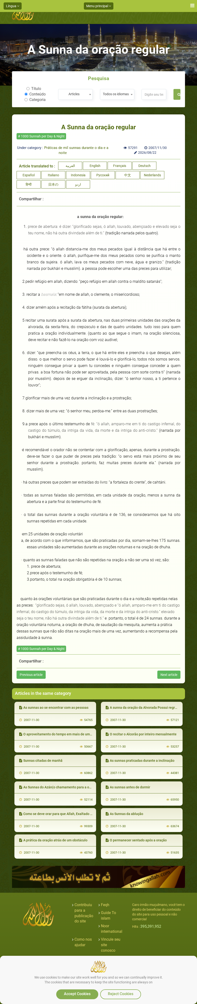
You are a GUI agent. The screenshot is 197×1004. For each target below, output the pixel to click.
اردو (78, 184)
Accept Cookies (77, 994)
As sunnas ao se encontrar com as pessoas (55, 707)
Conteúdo (37, 94)
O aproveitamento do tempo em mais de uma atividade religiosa (72, 734)
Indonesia (78, 175)
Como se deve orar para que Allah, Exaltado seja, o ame (65, 814)
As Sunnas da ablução (126, 814)
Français (119, 166)
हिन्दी (28, 184)
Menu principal (97, 6)
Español (29, 175)
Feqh (105, 905)
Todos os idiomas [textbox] (116, 94)
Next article (168, 675)
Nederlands (152, 175)
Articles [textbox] (74, 94)
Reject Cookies (120, 994)
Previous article (31, 675)
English (95, 166)
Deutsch (144, 166)
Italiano (53, 175)
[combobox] (75, 94)
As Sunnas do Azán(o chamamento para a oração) (61, 787)
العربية (70, 166)
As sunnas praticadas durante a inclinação (142, 760)
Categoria (37, 99)
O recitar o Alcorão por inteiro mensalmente (143, 734)
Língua (11, 6)
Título (36, 88)
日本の (53, 184)
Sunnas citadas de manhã (42, 760)
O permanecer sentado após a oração (138, 840)
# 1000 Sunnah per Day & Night (41, 136)
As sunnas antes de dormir (130, 787)
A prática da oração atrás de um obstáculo (55, 840)
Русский (102, 175)
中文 (127, 175)
